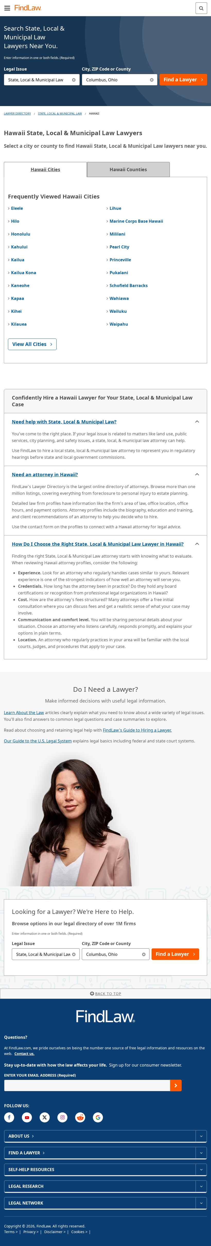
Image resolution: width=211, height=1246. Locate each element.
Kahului (19, 247)
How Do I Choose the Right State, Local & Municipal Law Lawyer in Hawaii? (98, 544)
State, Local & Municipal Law (60, 113)
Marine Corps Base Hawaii (136, 221)
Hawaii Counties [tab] (128, 169)
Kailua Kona (23, 272)
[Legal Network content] (201, 1203)
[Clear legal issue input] (74, 79)
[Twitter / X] (45, 1117)
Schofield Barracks (129, 285)
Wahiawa (119, 298)
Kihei (16, 311)
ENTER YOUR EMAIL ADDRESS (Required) (40, 1075)
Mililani (117, 234)
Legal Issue (15, 69)
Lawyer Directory (17, 113)
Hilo (15, 221)
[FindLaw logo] (29, 8)
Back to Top (108, 993)
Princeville (120, 260)
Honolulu (20, 234)
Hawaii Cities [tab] (45, 169)
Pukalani (119, 272)
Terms (10, 1231)
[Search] (201, 8)
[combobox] (42, 79)
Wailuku (118, 311)
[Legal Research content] (201, 1186)
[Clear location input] (151, 79)
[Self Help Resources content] (201, 1169)
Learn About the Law (24, 712)
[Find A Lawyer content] (201, 1152)
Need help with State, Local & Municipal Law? (64, 422)
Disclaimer (54, 1231)
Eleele (17, 208)
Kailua (17, 260)
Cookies (78, 1231)
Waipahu (119, 324)
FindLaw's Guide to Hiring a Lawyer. (137, 730)
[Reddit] (80, 1117)
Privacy (30, 1231)
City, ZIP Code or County (106, 69)
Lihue (115, 208)
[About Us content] (201, 1136)
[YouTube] (27, 1117)
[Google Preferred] (98, 1117)
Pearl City (119, 247)
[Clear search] (74, 954)
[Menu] (7, 8)
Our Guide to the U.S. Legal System (38, 741)
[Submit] (176, 1085)
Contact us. (24, 1053)
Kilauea (19, 324)
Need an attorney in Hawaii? (45, 474)
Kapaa (17, 298)
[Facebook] (9, 1117)
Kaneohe (20, 285)
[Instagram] (62, 1117)
